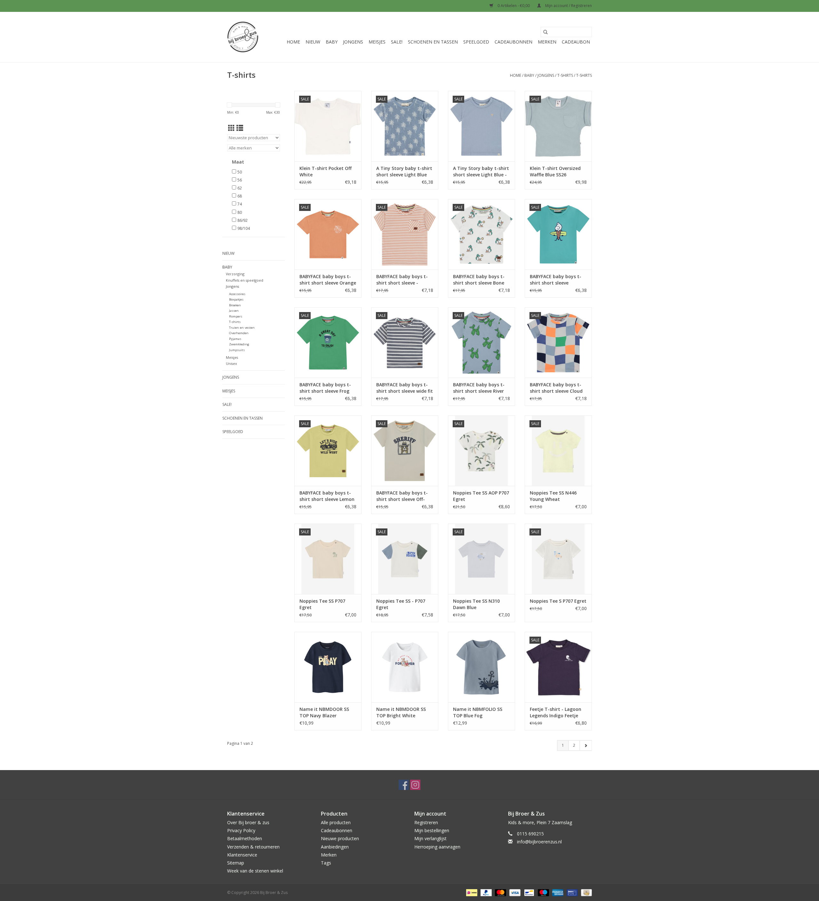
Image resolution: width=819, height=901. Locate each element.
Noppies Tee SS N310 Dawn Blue (476, 604)
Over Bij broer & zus (248, 822)
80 (239, 212)
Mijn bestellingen (431, 830)
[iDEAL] (471, 892)
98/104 (243, 228)
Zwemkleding (239, 344)
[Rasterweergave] (231, 128)
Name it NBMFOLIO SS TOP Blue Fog (477, 712)
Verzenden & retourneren (253, 847)
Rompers (235, 316)
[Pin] (571, 892)
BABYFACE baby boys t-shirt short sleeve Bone (479, 279)
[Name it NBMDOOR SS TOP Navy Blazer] (328, 667)
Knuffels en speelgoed (244, 280)
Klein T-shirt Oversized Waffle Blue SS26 (555, 171)
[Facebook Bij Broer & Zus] (404, 785)
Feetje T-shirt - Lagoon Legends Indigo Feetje (555, 712)
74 (239, 204)
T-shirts (565, 75)
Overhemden (239, 333)
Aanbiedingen (335, 847)
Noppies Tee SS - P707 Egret (400, 604)
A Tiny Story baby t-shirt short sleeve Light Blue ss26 (404, 171)
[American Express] (557, 892)
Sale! (396, 42)
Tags (326, 863)
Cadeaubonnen (513, 42)
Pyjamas (235, 339)
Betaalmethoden (244, 838)
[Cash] (585, 892)
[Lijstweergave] (239, 128)
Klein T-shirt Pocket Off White (325, 171)
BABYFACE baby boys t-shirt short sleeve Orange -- (327, 279)
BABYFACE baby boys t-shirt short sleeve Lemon (326, 496)
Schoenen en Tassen (433, 42)
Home (293, 42)
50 (239, 172)
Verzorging (235, 273)
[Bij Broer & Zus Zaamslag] (242, 36)
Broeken (235, 305)
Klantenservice (242, 855)
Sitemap (235, 863)
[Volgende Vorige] (586, 745)
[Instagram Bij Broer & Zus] (415, 785)
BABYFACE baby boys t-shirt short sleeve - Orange (402, 279)
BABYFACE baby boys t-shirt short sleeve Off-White (402, 496)
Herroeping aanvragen (437, 847)
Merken (547, 42)
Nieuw (313, 42)
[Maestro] (543, 892)
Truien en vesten (242, 328)
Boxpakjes (236, 299)
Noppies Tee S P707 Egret (558, 601)
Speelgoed (476, 42)
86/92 (242, 220)
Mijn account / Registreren (568, 5)
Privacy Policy (241, 830)
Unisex (231, 363)
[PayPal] (485, 892)
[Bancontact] (528, 892)
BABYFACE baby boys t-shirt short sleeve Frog (325, 388)
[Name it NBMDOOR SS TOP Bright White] (404, 667)
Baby (332, 42)
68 (239, 196)
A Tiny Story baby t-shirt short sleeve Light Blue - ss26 (481, 171)
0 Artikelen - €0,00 (514, 5)
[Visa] (514, 892)
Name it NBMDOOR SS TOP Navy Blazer (324, 712)
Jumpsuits (237, 350)
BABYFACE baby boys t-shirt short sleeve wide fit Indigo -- (404, 388)
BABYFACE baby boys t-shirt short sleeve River (479, 388)
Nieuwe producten (340, 838)
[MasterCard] (500, 892)
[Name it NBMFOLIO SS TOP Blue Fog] (481, 667)
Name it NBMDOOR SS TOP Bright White (401, 712)
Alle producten (336, 822)
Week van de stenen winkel (255, 871)
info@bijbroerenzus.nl (539, 842)
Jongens (353, 42)
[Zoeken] (545, 32)
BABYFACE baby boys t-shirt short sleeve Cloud (556, 388)
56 (239, 180)
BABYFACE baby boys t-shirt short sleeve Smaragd (555, 279)
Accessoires (237, 294)
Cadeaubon (576, 42)
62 (239, 188)
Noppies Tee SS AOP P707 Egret (481, 496)
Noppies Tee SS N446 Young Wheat (553, 496)
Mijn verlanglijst (430, 838)
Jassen (234, 311)
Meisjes (377, 42)
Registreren (426, 822)
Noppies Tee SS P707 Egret (322, 604)
